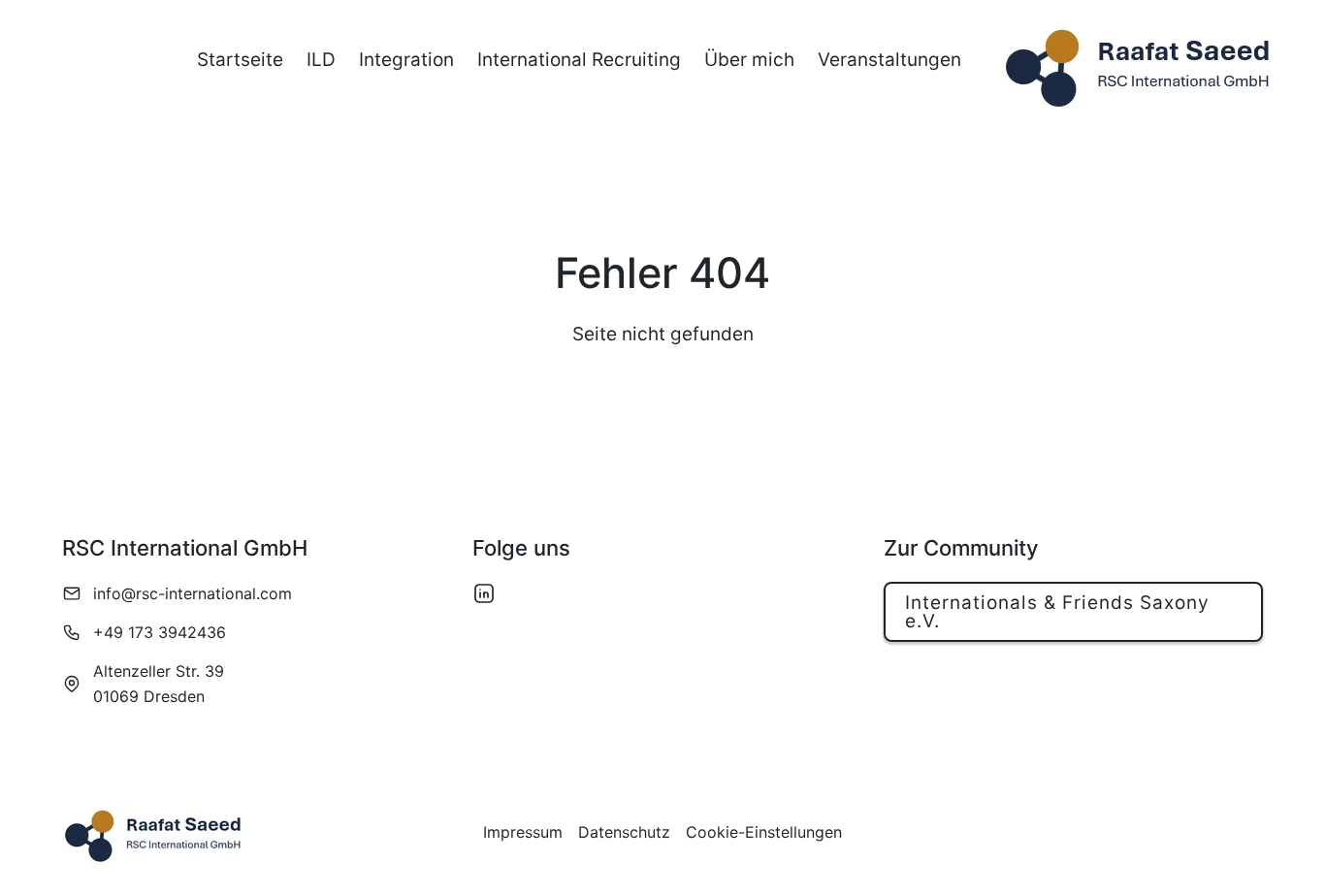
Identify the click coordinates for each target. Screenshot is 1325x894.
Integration (406, 59)
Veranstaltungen (889, 59)
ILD (321, 59)
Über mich (749, 59)
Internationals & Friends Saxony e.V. (1057, 611)
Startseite (240, 59)
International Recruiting (579, 59)
